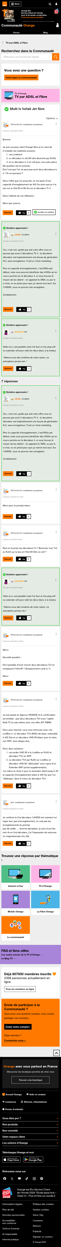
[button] (56, 123)
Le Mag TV (7, 958)
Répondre (8, 213)
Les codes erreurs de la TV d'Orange (20, 954)
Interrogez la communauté (21, 77)
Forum (16, 32)
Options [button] (50, 118)
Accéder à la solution (46, 212)
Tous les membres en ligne (20, 989)
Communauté (18, 25)
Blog (45, 32)
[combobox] (26, 56)
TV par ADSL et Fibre (17, 42)
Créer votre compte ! (18, 1026)
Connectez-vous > (15, 1040)
